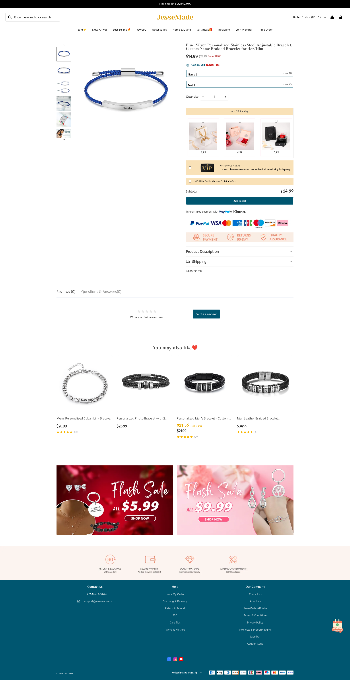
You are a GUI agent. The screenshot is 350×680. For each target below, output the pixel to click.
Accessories (159, 29)
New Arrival (99, 29)
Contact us (255, 594)
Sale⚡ (82, 29)
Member (255, 636)
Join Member (244, 29)
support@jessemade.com (98, 601)
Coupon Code (255, 644)
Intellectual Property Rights (255, 629)
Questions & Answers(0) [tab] (101, 292)
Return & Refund (175, 608)
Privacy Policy (255, 622)
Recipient (224, 29)
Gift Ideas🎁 (205, 29)
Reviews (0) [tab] (66, 292)
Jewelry (141, 29)
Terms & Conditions (255, 615)
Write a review (206, 313)
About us (255, 601)
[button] (32, 17)
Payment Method (175, 629)
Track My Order (175, 594)
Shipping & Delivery (175, 601)
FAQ (175, 615)
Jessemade (68, 673)
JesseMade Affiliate (255, 608)
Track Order (265, 29)
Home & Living (182, 29)
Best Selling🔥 (122, 29)
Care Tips (175, 622)
